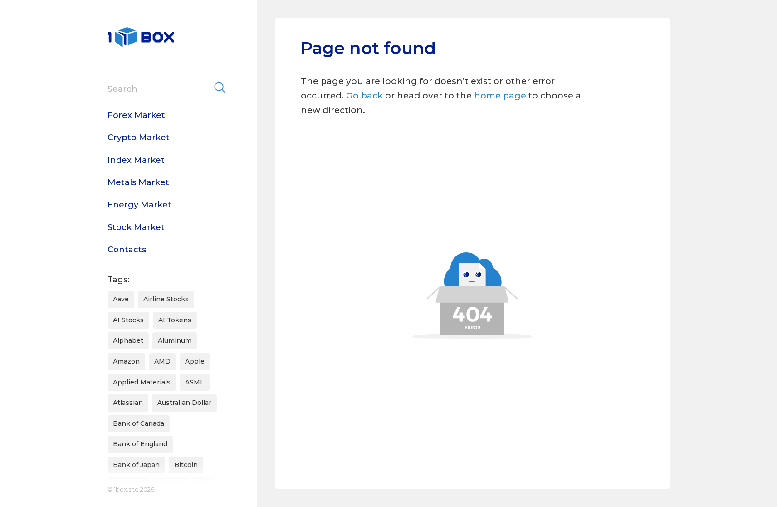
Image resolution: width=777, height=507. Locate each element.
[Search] (219, 87)
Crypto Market (139, 138)
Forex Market (136, 115)
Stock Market (136, 227)
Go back (364, 95)
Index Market (136, 160)
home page (501, 95)
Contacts (127, 250)
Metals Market (138, 182)
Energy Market (139, 205)
